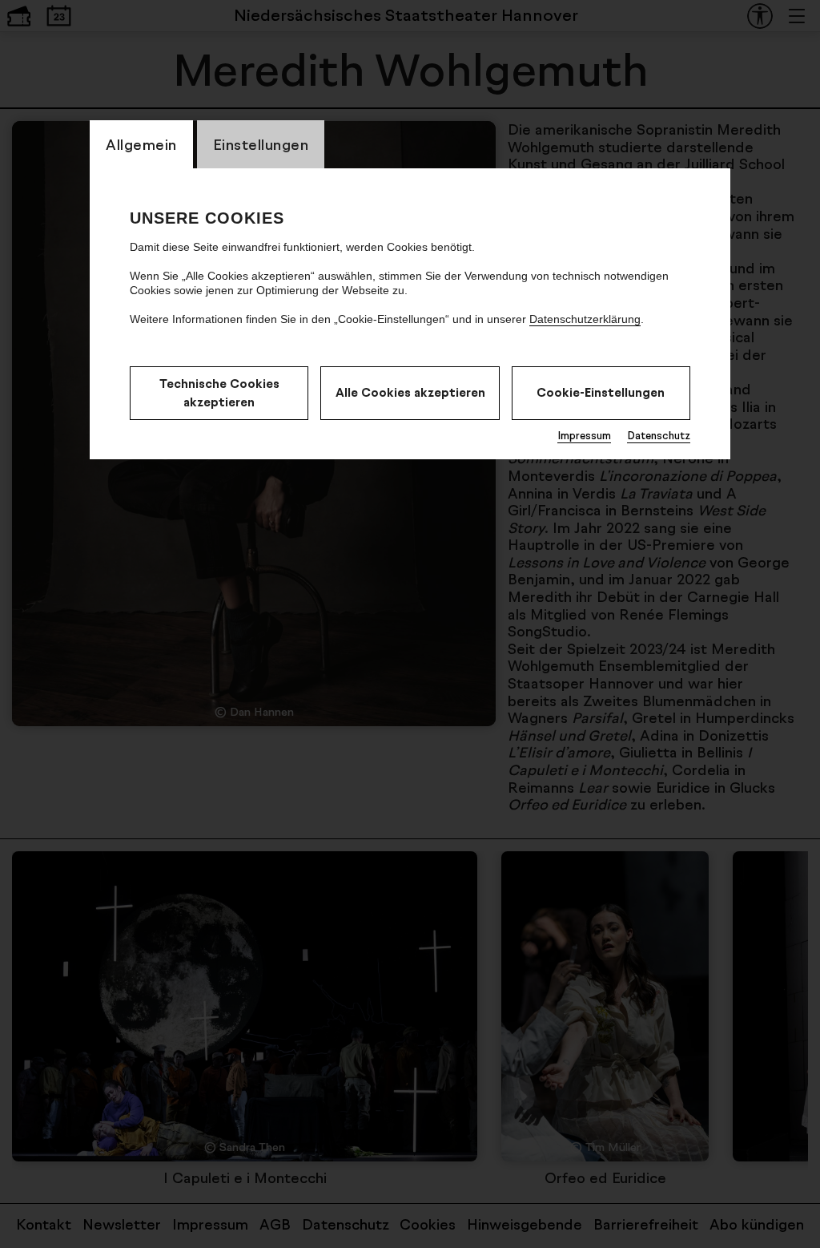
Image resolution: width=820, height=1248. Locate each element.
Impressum (584, 435)
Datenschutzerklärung (585, 319)
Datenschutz (658, 435)
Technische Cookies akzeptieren (219, 393)
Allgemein (141, 144)
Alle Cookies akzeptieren (410, 392)
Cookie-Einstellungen (601, 392)
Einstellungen (261, 144)
